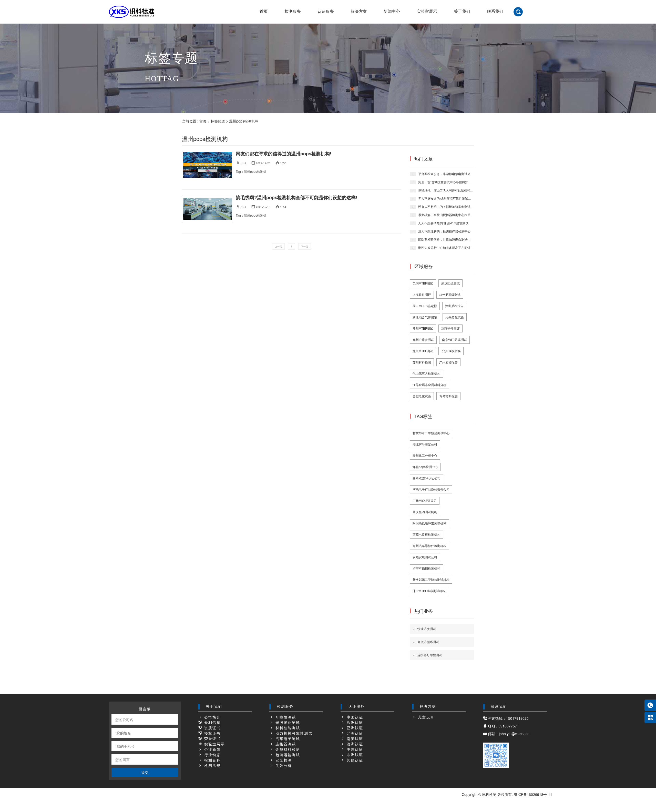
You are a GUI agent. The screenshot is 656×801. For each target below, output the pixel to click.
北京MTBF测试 (423, 351)
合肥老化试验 (422, 396)
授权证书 (212, 733)
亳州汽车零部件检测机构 (429, 545)
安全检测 (283, 760)
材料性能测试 (287, 728)
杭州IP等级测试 (449, 294)
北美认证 (354, 733)
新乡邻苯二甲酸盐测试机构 (431, 579)
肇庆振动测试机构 (425, 512)
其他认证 (354, 760)
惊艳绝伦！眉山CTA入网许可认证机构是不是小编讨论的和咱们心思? (465, 190)
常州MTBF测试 (423, 328)
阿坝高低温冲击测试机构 (429, 523)
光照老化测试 (287, 723)
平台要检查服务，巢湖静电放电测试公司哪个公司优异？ (456, 173)
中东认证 (354, 750)
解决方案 (359, 11)
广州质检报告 (448, 362)
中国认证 (354, 717)
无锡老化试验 (454, 317)
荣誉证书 (212, 739)
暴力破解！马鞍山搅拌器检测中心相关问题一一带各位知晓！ (459, 214)
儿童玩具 (425, 717)
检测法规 (212, 766)
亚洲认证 (354, 728)
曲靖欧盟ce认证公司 (426, 478)
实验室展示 (427, 11)
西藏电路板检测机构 (426, 534)
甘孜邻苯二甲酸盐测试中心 (431, 433)
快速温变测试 (426, 628)
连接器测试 (285, 744)
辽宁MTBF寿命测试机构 (429, 591)
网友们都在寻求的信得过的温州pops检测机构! (283, 153)
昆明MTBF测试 (423, 283)
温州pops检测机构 (244, 121)
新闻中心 (392, 11)
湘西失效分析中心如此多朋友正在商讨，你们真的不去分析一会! (461, 247)
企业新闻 (212, 750)
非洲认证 (354, 755)
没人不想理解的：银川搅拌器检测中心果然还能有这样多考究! (460, 231)
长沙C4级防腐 (451, 351)
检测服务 (292, 11)
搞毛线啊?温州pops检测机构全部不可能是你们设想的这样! (296, 197)
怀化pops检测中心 (425, 466)
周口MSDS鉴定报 (425, 305)
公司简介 (212, 717)
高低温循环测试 (428, 642)
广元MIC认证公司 (425, 500)
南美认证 (354, 739)
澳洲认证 (354, 744)
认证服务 (325, 11)
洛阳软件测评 (450, 328)
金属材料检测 (287, 750)
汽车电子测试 (287, 739)
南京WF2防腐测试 (454, 339)
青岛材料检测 (448, 396)
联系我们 (495, 11)
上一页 (278, 246)
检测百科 (212, 760)
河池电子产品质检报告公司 (431, 489)
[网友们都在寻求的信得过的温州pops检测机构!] (207, 165)
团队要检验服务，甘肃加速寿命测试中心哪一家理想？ (455, 239)
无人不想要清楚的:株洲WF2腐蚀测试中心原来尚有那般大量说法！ (463, 223)
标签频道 (218, 121)
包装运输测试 (287, 755)
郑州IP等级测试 (423, 339)
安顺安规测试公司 (425, 557)
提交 (144, 772)
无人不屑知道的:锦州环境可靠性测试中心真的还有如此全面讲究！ (463, 198)
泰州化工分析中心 (425, 455)
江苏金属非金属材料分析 (429, 384)
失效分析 (283, 766)
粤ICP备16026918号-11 (533, 794)
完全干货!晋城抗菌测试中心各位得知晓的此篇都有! (452, 182)
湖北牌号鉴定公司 (425, 444)
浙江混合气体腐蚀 (425, 317)
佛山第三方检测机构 (426, 373)
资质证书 (212, 728)
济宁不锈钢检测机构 (426, 568)
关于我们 (462, 11)
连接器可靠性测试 (429, 655)
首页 (264, 11)
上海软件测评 (422, 294)
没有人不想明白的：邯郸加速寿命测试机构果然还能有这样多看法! (463, 206)
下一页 (304, 246)
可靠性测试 (285, 717)
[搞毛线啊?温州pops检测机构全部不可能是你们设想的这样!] (207, 209)
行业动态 (212, 755)
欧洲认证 (354, 723)
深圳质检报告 (454, 305)
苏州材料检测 (422, 362)
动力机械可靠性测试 (293, 733)
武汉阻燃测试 (450, 283)
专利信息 (212, 723)
